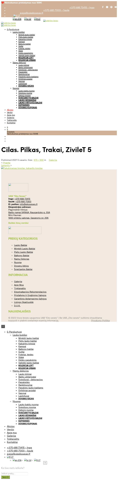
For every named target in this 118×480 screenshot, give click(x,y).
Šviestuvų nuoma (25, 93)
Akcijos (10, 110)
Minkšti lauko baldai (26, 34)
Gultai (20, 46)
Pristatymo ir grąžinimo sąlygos (30, 295)
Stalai (20, 51)
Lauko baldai (19, 32)
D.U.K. (17, 305)
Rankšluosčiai (24, 74)
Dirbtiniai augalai (25, 79)
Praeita (6, 162)
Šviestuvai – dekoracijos (28, 69)
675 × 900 (39, 160)
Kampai (21, 41)
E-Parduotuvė (13, 30)
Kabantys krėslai (25, 39)
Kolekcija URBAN (27, 60)
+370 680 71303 (23, 201)
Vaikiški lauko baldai (26, 55)
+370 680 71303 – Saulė (56, 10)
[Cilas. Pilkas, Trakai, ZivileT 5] (22, 168)
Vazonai (21, 81)
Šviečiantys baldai (28, 97)
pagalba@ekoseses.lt (31, 13)
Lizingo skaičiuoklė (24, 302)
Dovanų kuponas (27, 107)
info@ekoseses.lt (28, 204)
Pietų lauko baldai (25, 37)
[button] (7, 127)
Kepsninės (23, 105)
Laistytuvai (22, 83)
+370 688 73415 (22, 198)
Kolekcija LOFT (26, 57)
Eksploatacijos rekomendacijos (30, 291)
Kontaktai (11, 123)
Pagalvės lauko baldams (28, 76)
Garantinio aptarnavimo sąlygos (30, 298)
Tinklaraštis (12, 120)
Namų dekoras (19, 63)
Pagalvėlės (22, 72)
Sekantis (5, 165)
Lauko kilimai (23, 65)
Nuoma (16, 88)
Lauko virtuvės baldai (30, 102)
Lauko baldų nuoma (26, 91)
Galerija (10, 118)
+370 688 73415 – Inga (81, 7)
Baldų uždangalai (25, 67)
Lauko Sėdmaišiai (27, 100)
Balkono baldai (24, 44)
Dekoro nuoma (24, 95)
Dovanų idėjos (26, 86)
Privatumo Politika (100, 320)
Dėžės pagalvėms (25, 53)
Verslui (10, 113)
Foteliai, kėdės (24, 48)
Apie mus (11, 115)
